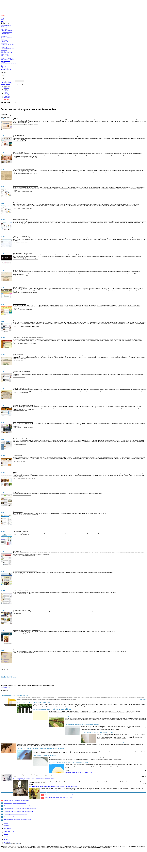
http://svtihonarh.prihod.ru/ (19, 444)
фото (2, 21)
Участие (6, 834)
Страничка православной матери (21, 388)
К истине (15, 118)
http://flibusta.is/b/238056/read (20, 242)
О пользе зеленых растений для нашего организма (33, 702)
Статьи (5, 92)
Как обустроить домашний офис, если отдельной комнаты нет (33, 779)
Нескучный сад (17, 551)
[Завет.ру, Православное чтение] (6, 598)
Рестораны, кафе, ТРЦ (6, 52)
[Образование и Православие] (6, 539)
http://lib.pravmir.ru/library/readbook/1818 (23, 191)
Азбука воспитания (18, 270)
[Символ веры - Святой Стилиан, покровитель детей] (6, 638)
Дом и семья (4, 29)
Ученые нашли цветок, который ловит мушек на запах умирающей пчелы (53, 786)
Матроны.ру (16, 492)
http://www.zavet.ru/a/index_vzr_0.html (22, 593)
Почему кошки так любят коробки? (44, 755)
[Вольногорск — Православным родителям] (6, 411)
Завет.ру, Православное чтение (21, 590)
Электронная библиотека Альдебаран (23, 253)
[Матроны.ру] (6, 500)
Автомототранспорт (6, 25)
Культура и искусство (6, 37)
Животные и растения (6, 30)
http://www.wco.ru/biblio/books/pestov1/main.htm (25, 343)
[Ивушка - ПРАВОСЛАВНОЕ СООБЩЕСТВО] (6, 579)
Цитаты (6, 93)
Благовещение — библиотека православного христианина (28, 337)
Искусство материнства (19, 152)
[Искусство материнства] (6, 158)
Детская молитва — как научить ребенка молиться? (17, 805)
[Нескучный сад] (6, 559)
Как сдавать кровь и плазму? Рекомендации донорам (82, 724)
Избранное (6, 88)
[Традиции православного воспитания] (6, 428)
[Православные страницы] (6, 310)
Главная (6, 823)
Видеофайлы (7, 94)
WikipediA (3, 72)
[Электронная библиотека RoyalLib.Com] (6, 175)
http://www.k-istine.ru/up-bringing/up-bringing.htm (25, 124)
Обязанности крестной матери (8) (9, 688)
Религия (3, 51)
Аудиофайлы (7, 96)
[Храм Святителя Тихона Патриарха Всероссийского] (6, 445)
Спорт (2, 56)
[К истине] (6, 125)
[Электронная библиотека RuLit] (6, 226)
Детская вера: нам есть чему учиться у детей (15, 814)
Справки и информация (7, 58)
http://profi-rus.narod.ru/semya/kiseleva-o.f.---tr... (24, 427)
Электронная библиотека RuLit (21, 219)
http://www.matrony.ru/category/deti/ (22, 495)
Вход (2, 82)
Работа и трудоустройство (7, 48)
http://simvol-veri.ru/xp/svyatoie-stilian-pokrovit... (25, 633)
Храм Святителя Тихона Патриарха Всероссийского (26, 438)
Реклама (6, 839)
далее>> (53, 775)
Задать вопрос (7, 828)
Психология (4, 47)
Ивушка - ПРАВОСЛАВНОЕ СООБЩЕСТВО (25, 571)
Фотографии (7, 97)
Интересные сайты (5, 33)
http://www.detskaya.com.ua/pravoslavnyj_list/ (24, 478)
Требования (7, 842)
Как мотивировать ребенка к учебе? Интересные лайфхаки (52, 709)
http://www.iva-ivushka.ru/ (19, 573)
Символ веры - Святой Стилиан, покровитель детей (26, 630)
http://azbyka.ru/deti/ (18, 360)
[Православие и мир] (6, 519)
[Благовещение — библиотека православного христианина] (6, 344)
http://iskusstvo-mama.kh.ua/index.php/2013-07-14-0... (26, 157)
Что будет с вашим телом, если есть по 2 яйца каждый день (68, 762)
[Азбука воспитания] (6, 276)
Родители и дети (5, 54)
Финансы (3, 66)
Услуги (2, 65)
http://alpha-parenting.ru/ (19, 461)
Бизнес (2, 26)
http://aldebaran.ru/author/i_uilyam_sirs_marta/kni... (25, 259)
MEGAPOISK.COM (6, 69)
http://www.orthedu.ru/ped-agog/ (21, 534)
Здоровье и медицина (6, 32)
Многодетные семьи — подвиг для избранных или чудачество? (20, 808)
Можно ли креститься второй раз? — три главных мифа (59, 797)
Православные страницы (19, 304)
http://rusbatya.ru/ (17, 613)
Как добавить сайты (9, 831)
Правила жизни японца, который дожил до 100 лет (97, 732)
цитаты (2, 19)
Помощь (6, 836)
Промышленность (5, 45)
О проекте (6, 825)
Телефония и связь (5, 61)
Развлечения (4, 50)
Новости (6, 90)
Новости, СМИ (5, 41)
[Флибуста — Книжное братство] (6, 243)
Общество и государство (7, 44)
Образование (4, 43)
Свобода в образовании (19, 287)
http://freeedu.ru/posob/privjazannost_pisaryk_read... (25, 292)
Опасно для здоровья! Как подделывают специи (64, 716)
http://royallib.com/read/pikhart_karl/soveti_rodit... (25, 173)
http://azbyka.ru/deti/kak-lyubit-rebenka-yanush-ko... (25, 275)
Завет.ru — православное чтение (21, 371)
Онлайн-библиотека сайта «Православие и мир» (25, 186)
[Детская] (6, 480)
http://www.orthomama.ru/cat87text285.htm (23, 652)
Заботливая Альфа (17, 455)
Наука (2, 39)
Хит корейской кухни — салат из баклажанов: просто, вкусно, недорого (40, 748)
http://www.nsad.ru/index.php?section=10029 (24, 555)
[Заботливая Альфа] (6, 462)
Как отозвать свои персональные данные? (14, 695)
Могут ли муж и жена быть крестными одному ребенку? (59, 794)
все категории (4, 690)
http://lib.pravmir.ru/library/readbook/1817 (23, 208)
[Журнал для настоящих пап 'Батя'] (6, 618)
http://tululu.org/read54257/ (19, 141)
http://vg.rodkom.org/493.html (20, 410)
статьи (2, 16)
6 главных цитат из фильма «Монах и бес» (79, 772)
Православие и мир (18, 512)
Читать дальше (142, 699)
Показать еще (4, 669)
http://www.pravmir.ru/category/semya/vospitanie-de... (26, 514)
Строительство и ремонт (7, 59)
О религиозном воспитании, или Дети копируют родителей (19, 811)
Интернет (3, 34)
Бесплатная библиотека (19, 135)
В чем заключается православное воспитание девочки (17, 819)
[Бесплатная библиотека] (6, 141)
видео (2, 18)
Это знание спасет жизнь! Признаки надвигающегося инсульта (117, 742)
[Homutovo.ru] (6, 327)
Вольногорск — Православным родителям (24, 405)
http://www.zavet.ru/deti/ (19, 377)
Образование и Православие (20, 531)
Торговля (3, 62)
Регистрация (7, 82)
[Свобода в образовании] (6, 293)
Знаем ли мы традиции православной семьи (15, 803)
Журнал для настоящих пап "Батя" (22, 610)
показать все (4, 671)
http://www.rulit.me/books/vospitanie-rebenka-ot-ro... (26, 223)
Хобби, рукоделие (5, 68)
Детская (15, 472)
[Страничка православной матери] (6, 394)
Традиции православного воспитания (23, 422)
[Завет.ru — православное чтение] (6, 377)
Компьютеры (4, 36)
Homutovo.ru (16, 320)
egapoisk (3, 78)
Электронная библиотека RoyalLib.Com (23, 169)
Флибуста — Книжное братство (21, 236)
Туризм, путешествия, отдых (8, 63)
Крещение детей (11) (6, 687)
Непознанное (4, 40)
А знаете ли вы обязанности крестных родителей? (16, 800)
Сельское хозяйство (6, 55)
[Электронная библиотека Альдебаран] (6, 259)
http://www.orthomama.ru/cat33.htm (21, 392)
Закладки (6, 99)
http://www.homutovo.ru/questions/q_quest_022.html (26, 326)
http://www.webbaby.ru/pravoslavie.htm (22, 309)
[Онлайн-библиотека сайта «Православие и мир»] (6, 192)
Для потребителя (5, 28)
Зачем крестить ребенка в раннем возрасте (14, 816)
